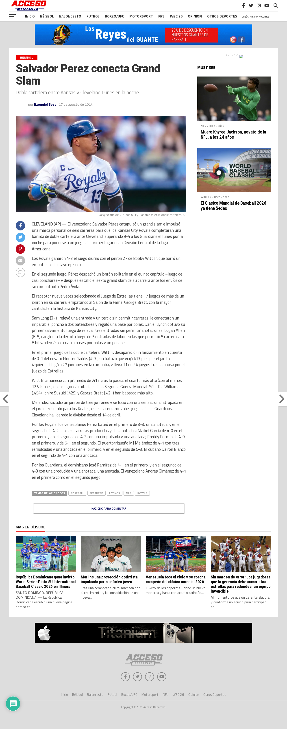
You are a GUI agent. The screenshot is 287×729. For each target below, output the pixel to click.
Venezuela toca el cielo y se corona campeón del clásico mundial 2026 (176, 579)
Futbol (93, 16)
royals (142, 493)
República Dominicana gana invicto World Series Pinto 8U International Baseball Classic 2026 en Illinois (46, 581)
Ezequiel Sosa (45, 104)
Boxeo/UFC (114, 16)
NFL (161, 16)
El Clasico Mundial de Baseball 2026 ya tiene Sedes (233, 206)
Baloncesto (70, 16)
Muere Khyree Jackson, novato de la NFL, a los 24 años (233, 134)
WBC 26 (176, 16)
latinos (114, 493)
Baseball (77, 493)
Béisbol (47, 16)
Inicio (30, 16)
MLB (128, 493)
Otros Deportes (214, 694)
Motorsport (141, 16)
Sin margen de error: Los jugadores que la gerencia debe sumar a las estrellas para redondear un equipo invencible (241, 584)
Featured (96, 493)
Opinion (195, 16)
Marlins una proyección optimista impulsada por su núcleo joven (109, 579)
